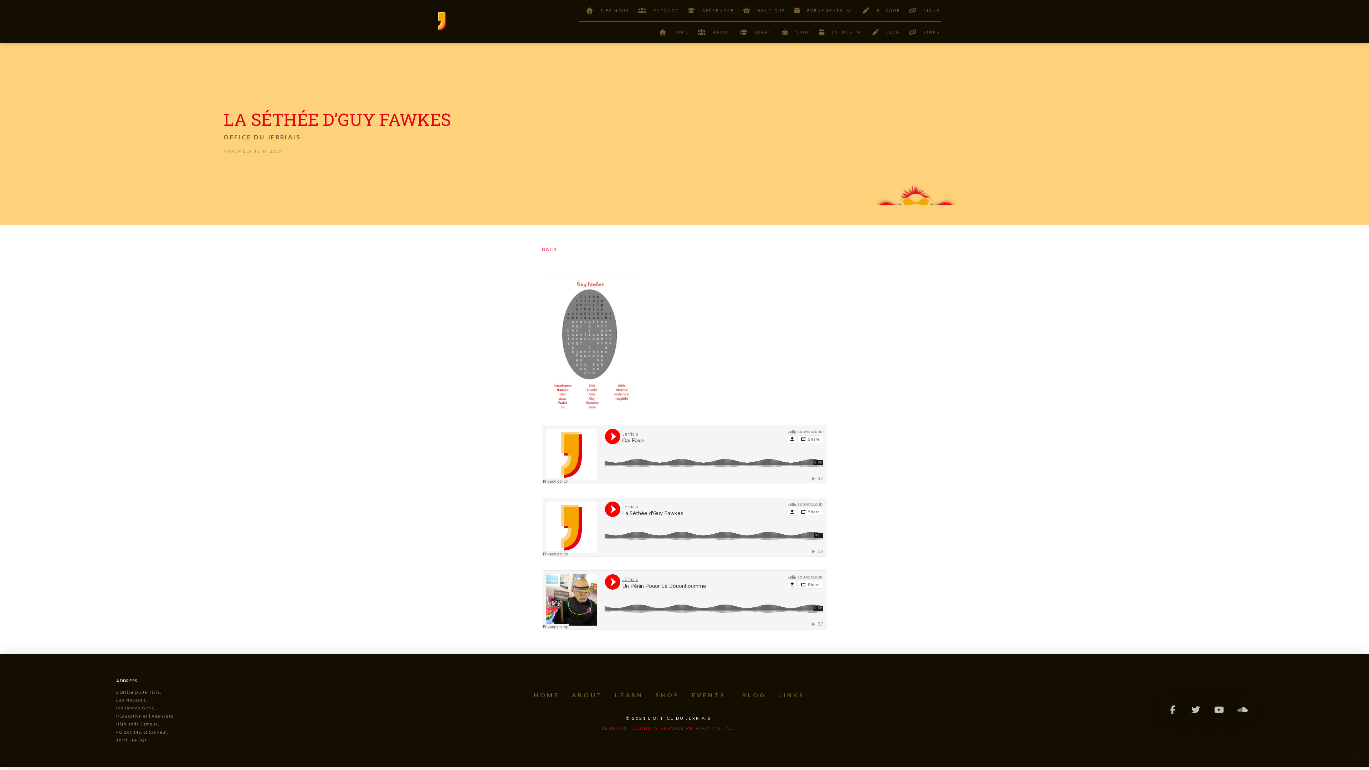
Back (549, 249)
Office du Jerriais (262, 137)
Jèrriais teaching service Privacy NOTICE (668, 728)
